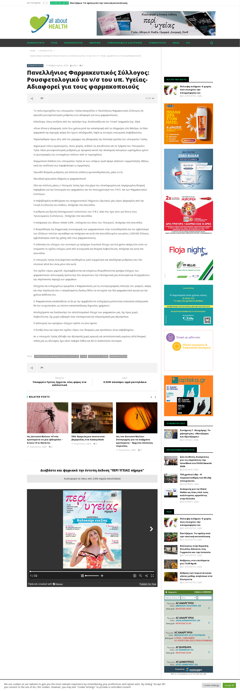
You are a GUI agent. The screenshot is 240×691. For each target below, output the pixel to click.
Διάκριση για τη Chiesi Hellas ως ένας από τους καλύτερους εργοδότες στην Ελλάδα (194, 493)
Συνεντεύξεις (157, 42)
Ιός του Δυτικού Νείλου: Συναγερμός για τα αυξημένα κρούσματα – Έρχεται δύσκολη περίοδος (134, 441)
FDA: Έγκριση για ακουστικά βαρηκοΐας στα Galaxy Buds (88, 438)
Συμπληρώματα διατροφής (124, 42)
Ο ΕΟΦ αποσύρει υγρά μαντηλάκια (124, 381)
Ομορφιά (95, 42)
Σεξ (188, 42)
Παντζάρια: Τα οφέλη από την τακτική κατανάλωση (195, 535)
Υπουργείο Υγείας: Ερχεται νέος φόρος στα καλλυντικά (59, 382)
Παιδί (176, 42)
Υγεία (54, 42)
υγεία (83, 356)
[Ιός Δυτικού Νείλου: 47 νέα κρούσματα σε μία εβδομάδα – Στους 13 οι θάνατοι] (47, 417)
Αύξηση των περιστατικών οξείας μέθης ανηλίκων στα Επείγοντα (196, 576)
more (149, 98)
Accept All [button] (229, 685)
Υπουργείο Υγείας (98, 356)
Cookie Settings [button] (211, 685)
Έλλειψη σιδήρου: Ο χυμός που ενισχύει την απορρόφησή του (195, 89)
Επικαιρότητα (35, 42)
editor (75, 65)
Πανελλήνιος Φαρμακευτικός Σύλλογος (56, 356)
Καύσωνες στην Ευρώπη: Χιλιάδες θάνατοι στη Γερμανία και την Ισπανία (110, 3)
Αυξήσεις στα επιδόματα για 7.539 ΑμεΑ (194, 562)
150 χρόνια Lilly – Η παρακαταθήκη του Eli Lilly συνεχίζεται (195, 477)
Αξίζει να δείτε (59, 3)
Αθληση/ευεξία (73, 42)
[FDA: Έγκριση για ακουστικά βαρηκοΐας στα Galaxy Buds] (92, 417)
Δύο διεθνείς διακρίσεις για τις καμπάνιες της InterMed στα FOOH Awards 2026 (196, 461)
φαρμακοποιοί (118, 356)
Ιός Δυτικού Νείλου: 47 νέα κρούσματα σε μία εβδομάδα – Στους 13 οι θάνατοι (45, 439)
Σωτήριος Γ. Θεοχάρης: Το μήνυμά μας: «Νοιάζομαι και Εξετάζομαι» (195, 433)
